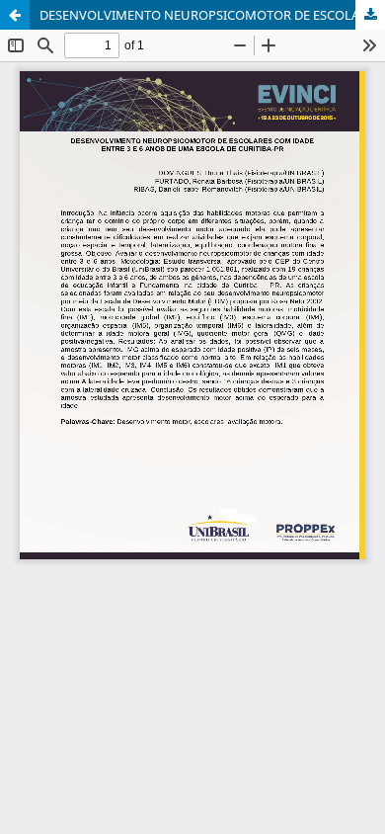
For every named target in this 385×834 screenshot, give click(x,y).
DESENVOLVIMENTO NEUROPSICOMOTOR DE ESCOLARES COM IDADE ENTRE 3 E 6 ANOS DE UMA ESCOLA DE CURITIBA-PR (212, 15)
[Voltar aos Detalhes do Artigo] (15, 15)
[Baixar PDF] (370, 15)
